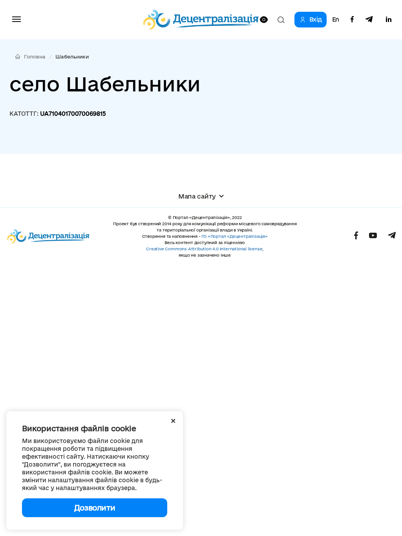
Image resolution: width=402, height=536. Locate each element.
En (335, 19)
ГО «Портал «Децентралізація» (234, 236)
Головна (35, 56)
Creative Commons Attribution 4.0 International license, (204, 248)
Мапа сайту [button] (197, 196)
